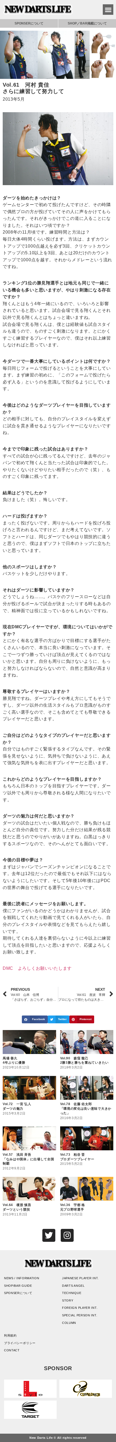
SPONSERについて (29, 23)
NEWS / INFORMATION (21, 1278)
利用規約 (10, 1335)
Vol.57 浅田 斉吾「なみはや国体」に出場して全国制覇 (28, 1159)
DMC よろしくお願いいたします (37, 968)
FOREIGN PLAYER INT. (79, 1307)
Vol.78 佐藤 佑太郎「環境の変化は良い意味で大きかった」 (86, 1108)
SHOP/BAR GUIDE (18, 1285)
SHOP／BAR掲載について (87, 23)
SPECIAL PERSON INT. (79, 1315)
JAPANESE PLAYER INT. (80, 1278)
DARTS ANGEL (73, 1285)
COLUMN (69, 1322)
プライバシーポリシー (20, 1343)
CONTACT (12, 1350)
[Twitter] (48, 1235)
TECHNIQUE (71, 1293)
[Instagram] (67, 1235)
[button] (108, 9)
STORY (67, 1300)
